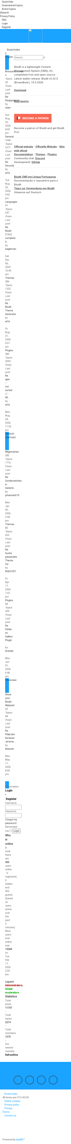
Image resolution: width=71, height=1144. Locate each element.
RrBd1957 (10, 571)
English (9, 57)
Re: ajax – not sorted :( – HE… (8, 386)
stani (8, 107)
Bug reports (21, 101)
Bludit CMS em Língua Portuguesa (35, 176)
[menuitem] (11, 5)
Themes (9, 278)
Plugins (9, 350)
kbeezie (9, 748)
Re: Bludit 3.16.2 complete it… (10, 234)
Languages (11, 201)
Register (11, 799)
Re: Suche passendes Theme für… (11, 556)
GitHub (36, 162)
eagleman (10, 249)
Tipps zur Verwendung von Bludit (34, 188)
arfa (7, 172)
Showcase (11, 680)
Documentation (23, 154)
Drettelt (9, 651)
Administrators (13, 985)
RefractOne (11, 1054)
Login (8, 790)
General (9, 136)
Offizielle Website (46, 146)
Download (20, 90)
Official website (23, 146)
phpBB (19, 1139)
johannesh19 (12, 495)
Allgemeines (12, 451)
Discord (40, 158)
